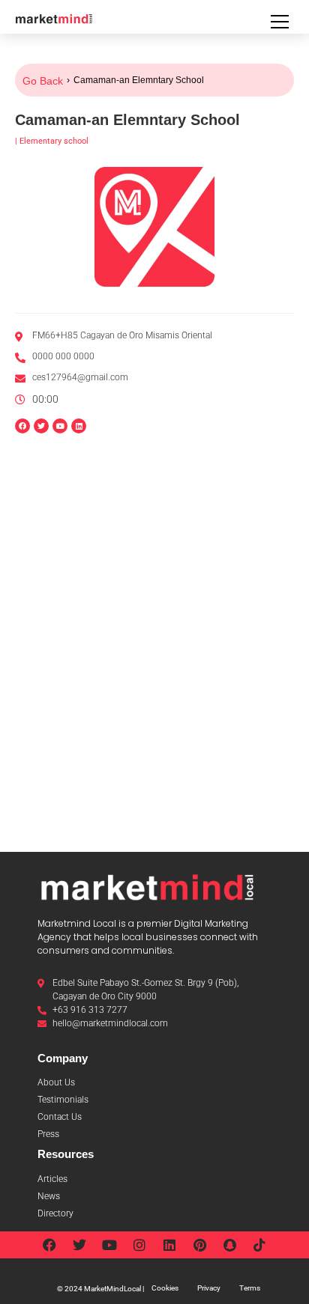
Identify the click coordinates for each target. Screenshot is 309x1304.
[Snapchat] (229, 1244)
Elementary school (54, 141)
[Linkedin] (78, 425)
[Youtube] (109, 1244)
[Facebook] (49, 1244)
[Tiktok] (259, 1244)
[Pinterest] (199, 1244)
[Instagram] (139, 1244)
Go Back (42, 81)
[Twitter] (79, 1244)
